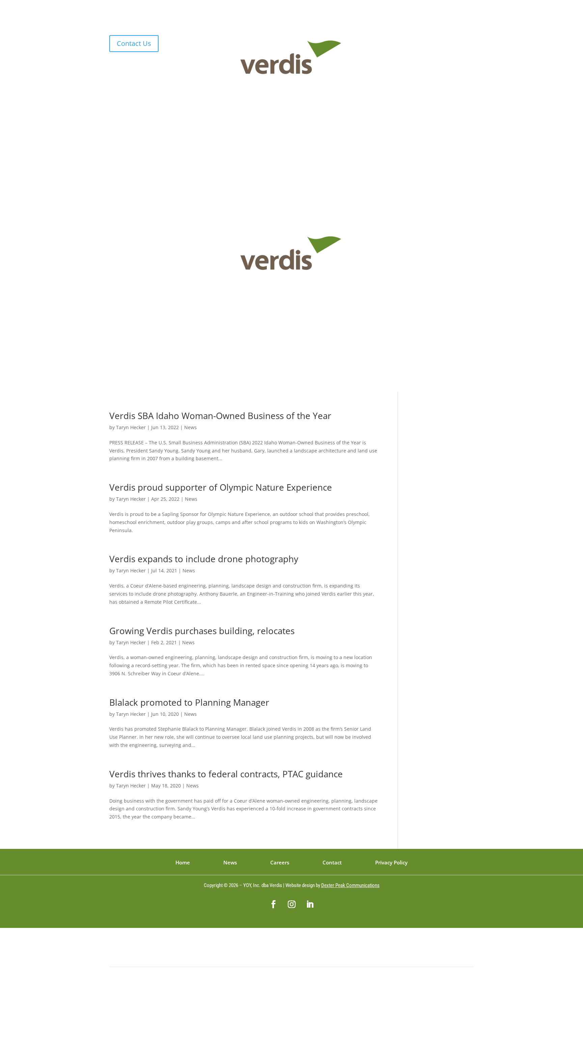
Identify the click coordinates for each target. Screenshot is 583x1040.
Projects (287, 156)
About (244, 156)
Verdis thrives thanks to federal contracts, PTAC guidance (226, 774)
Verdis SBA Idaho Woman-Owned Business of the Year (220, 416)
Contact (357, 156)
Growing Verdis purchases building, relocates (202, 631)
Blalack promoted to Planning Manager (189, 702)
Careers (332, 156)
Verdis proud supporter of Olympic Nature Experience (220, 487)
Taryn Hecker (131, 427)
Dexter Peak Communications (350, 885)
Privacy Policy (391, 863)
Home (223, 156)
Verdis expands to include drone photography (203, 559)
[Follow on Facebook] (441, 40)
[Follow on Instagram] (454, 40)
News (310, 156)
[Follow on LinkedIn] (468, 40)
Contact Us (134, 43)
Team (264, 156)
